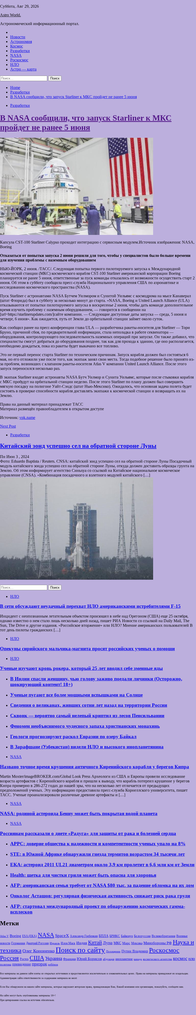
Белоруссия (142, 936)
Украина (53, 958)
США (37, 958)
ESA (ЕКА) (29, 936)
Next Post (8, 426)
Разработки (20, 51)
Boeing (15, 935)
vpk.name (27, 417)
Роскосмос (19, 60)
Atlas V (4, 936)
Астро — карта (23, 69)
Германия (18, 943)
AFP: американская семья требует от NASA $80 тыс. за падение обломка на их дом (102, 885)
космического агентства (157, 959)
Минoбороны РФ (157, 943)
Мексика (136, 943)
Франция (69, 959)
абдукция (108, 959)
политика (5, 964)
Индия (81, 943)
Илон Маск (68, 943)
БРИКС (114, 936)
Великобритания (163, 936)
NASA (16, 55)
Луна (108, 942)
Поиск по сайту (80, 950)
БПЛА (103, 936)
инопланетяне (124, 959)
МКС (117, 943)
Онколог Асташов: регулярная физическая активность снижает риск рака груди (100, 895)
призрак (39, 964)
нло (191, 958)
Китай (95, 942)
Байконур (127, 936)
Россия (9, 957)
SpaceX (62, 935)
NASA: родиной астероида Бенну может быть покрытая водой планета (78, 813)
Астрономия (21, 41)
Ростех (24, 959)
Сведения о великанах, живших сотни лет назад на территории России (88, 705)
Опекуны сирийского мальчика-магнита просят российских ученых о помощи (87, 648)
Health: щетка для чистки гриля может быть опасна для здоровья (83, 875)
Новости (17, 37)
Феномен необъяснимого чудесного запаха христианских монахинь (85, 726)
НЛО (14, 64)
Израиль (55, 943)
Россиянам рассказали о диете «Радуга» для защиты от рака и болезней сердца (88, 833)
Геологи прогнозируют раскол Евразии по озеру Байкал (73, 736)
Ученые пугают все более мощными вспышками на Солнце (76, 695)
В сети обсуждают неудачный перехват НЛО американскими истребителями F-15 (90, 606)
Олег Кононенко (38, 950)
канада (138, 959)
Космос (16, 46)
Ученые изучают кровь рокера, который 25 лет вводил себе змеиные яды (81, 668)
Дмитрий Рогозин (37, 943)
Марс (126, 943)
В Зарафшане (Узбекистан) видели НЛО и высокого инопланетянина (87, 746)
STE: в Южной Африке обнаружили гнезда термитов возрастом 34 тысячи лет (97, 854)
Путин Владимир (134, 951)
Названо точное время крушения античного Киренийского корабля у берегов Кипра (94, 766)
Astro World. (10, 15)
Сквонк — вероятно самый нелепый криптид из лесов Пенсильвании (87, 715)
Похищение (113, 951)
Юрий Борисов (89, 958)
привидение (21, 964)
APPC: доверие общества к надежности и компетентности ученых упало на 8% (98, 843)
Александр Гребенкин (84, 936)
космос (180, 958)
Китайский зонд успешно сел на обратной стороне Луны (78, 445)
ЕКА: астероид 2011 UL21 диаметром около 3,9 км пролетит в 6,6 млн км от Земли (102, 864)
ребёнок (53, 964)
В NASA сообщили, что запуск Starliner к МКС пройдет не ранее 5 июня (86, 122)
